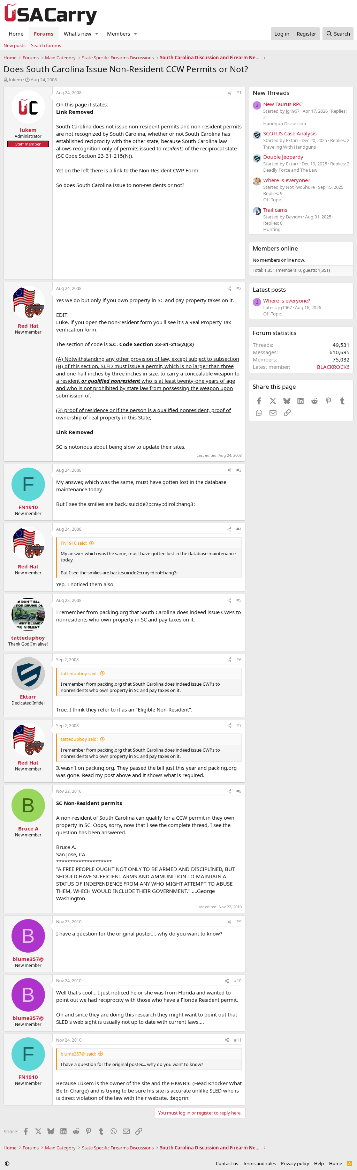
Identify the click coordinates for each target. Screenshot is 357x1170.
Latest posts (269, 289)
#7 (239, 726)
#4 (239, 529)
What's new (77, 33)
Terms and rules (259, 1163)
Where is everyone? (286, 180)
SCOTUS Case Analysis (290, 133)
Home (16, 33)
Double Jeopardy (283, 156)
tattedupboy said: (79, 673)
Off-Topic (272, 199)
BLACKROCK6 (333, 366)
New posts (14, 45)
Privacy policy (295, 1163)
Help (319, 1163)
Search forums (46, 45)
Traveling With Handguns (289, 147)
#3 (239, 470)
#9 (239, 922)
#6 (239, 660)
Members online (275, 248)
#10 (238, 981)
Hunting (272, 229)
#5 (239, 600)
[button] (97, 33)
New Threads (271, 93)
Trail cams (275, 209)
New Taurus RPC (282, 103)
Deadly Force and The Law (290, 170)
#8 (239, 791)
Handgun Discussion (284, 123)
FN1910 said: (74, 543)
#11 (238, 1040)
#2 (239, 288)
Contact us (227, 1163)
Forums (43, 33)
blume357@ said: (78, 1054)
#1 (239, 93)
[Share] (229, 93)
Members (118, 33)
